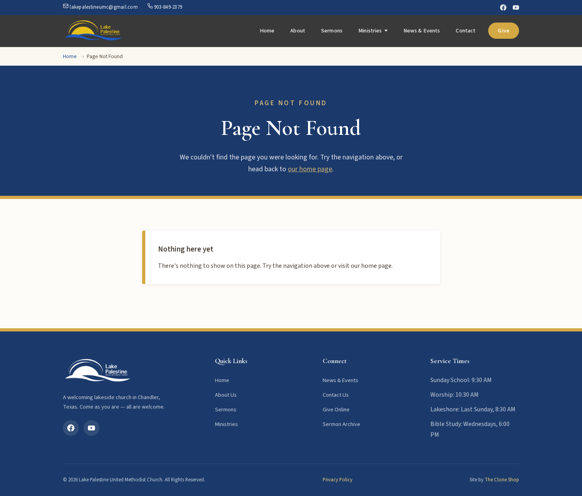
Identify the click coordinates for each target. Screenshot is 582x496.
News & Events (421, 31)
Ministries (370, 31)
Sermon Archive (341, 424)
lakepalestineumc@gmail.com (103, 7)
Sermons (331, 31)
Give (504, 31)
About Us (226, 395)
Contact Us (336, 395)
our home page (310, 169)
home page (376, 265)
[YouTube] (516, 7)
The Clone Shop (502, 479)
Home (267, 31)
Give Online (336, 409)
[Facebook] (503, 7)
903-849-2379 (167, 7)
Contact (465, 31)
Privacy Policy (337, 479)
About (297, 31)
